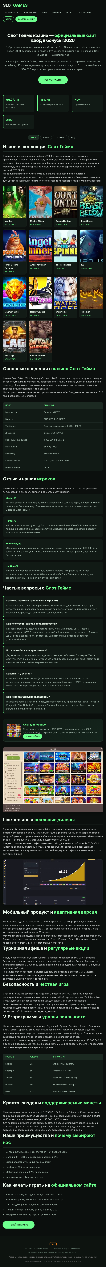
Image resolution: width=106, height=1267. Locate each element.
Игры (33, 137)
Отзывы (60, 137)
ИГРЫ (44, 12)
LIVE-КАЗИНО (84, 12)
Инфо (46, 137)
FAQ (73, 137)
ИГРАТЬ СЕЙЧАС (33, 736)
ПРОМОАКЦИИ (30, 12)
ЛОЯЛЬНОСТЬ (11, 12)
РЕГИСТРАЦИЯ (53, 79)
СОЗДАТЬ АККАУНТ (26, 19)
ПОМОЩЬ (56, 12)
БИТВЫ (69, 12)
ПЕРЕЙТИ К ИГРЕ (18, 1224)
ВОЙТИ (9, 19)
